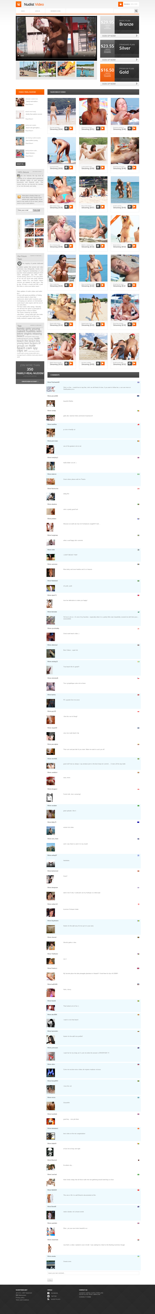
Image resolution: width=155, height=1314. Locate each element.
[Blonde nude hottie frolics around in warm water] (62, 307)
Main (23, 11)
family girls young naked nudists (28, 330)
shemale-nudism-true (32, 99)
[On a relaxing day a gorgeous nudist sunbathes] (62, 229)
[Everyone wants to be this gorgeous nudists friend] (125, 111)
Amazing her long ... (119, 284)
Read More (29, 104)
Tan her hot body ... (55, 127)
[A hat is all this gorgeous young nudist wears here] (125, 189)
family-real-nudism (31, 125)
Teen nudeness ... (55, 284)
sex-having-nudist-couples (33, 138)
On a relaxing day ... (55, 245)
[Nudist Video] (30, 4)
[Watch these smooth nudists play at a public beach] (62, 346)
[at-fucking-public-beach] (20, 128)
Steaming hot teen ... (87, 127)
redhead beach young (25, 339)
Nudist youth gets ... (118, 362)
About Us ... (21, 164)
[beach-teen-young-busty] (20, 115)
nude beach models (34, 351)
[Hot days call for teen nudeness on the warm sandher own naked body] (62, 268)
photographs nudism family (32, 336)
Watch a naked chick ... (88, 245)
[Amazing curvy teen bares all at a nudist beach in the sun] (125, 150)
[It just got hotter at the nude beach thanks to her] (62, 150)
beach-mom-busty (31, 111)
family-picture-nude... (32, 150)
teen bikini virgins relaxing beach (29, 334)
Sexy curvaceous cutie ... (89, 284)
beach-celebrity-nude (28, 355)
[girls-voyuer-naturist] (20, 141)
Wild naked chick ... (55, 206)
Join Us (37, 11)
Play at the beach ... (87, 206)
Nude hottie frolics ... (55, 323)
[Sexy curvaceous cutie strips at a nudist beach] (93, 268)
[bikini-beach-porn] (20, 102)
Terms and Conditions (22, 1300)
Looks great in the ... (87, 166)
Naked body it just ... (87, 323)
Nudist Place (55, 1299)
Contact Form (85, 1297)
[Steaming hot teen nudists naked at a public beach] (93, 111)
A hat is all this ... (118, 206)
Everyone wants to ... (119, 127)
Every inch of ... (117, 245)
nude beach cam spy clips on (27, 348)
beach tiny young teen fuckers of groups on (28, 343)
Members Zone (56, 11)
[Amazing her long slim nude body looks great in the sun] (125, 268)
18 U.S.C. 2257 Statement (24, 1293)
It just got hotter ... (55, 166)
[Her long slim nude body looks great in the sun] (62, 111)
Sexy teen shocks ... (118, 323)
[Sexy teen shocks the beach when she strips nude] (125, 307)
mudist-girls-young (23, 353)
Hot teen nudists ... (87, 362)
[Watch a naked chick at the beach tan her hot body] (93, 229)
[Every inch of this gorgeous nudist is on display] (125, 229)
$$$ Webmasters (21, 1295)
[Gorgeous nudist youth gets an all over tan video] (125, 346)
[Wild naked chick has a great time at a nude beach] (62, 189)
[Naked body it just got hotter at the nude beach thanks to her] (93, 307)
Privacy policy (20, 1297)
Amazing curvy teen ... (119, 166)
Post (50, 1280)
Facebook (54, 1293)
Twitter (54, 1296)
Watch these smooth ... (56, 362)
